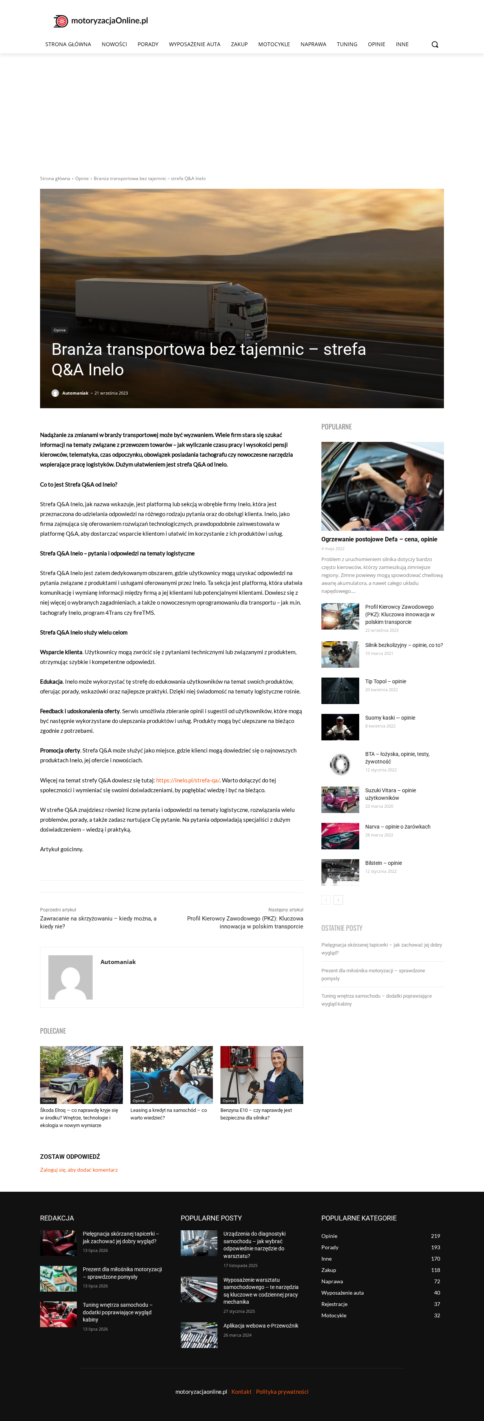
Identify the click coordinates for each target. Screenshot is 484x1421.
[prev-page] (326, 900)
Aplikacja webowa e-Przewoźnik (260, 1326)
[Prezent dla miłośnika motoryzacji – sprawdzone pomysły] (58, 1279)
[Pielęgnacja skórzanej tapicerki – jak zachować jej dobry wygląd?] (58, 1243)
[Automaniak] (56, 393)
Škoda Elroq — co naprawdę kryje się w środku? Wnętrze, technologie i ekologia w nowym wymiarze (79, 1117)
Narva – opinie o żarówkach (398, 827)
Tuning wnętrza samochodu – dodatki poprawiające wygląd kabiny (118, 1312)
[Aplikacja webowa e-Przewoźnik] (199, 1335)
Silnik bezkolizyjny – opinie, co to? (404, 645)
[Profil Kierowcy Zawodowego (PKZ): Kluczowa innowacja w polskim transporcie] (340, 616)
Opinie (82, 178)
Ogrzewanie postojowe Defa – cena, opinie (379, 539)
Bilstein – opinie (383, 863)
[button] (435, 44)
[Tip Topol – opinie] (340, 691)
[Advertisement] (242, 110)
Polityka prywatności (282, 1391)
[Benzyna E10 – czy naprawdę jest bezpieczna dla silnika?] (261, 1075)
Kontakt (241, 1391)
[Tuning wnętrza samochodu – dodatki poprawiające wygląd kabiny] (58, 1314)
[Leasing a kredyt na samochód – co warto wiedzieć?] (171, 1075)
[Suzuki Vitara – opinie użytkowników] (340, 800)
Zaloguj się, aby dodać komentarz (79, 1169)
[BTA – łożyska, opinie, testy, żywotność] (340, 763)
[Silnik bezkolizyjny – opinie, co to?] (340, 654)
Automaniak (75, 393)
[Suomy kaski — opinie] (340, 727)
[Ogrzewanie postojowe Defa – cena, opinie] (382, 486)
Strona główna (55, 178)
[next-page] (338, 900)
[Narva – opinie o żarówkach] (340, 836)
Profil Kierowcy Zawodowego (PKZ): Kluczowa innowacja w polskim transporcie (400, 614)
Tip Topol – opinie (385, 681)
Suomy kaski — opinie (390, 718)
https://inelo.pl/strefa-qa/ (188, 780)
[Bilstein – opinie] (340, 872)
